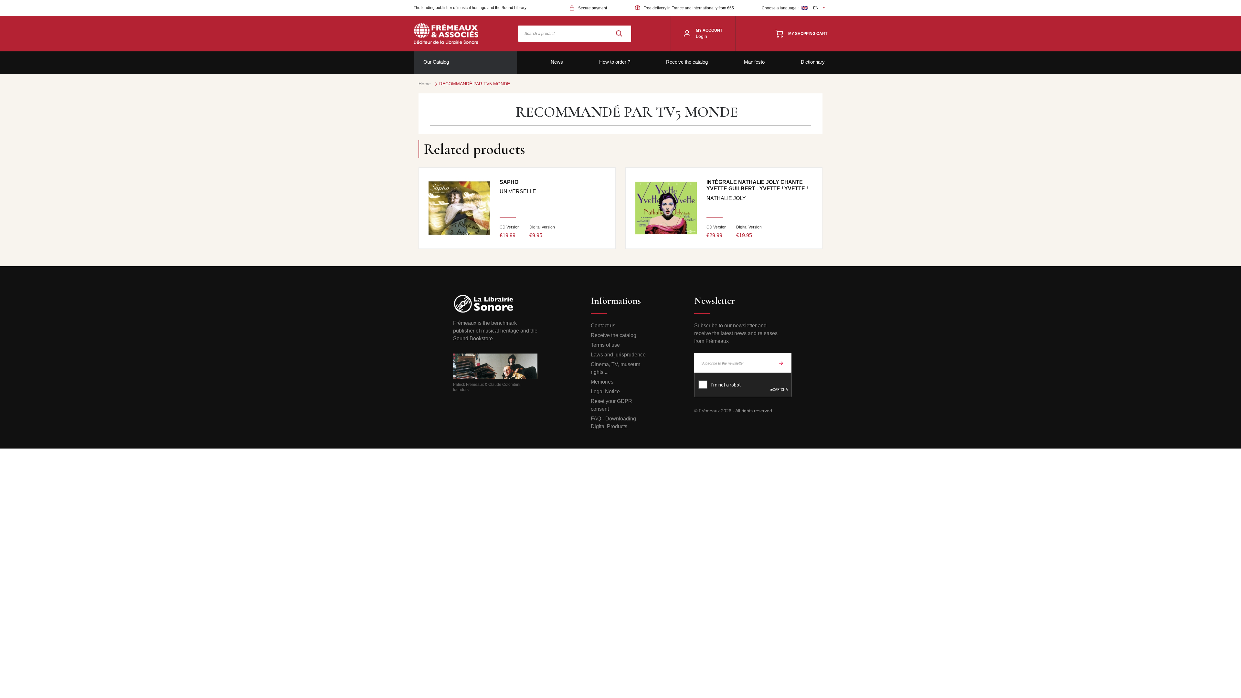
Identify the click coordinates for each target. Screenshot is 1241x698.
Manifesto (754, 62)
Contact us (603, 325)
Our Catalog (436, 62)
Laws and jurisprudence (618, 354)
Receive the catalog (687, 62)
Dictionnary (813, 62)
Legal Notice (605, 391)
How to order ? (614, 62)
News (557, 62)
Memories (602, 382)
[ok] (781, 363)
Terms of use (605, 345)
